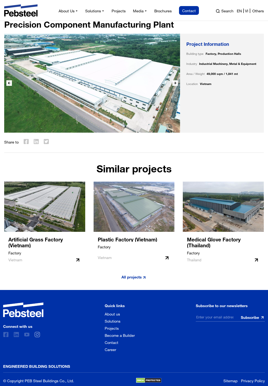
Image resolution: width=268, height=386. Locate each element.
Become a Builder (120, 334)
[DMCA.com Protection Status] (148, 380)
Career (110, 349)
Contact (111, 342)
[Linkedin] (16, 334)
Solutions (112, 320)
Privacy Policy (253, 380)
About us (112, 313)
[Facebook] (6, 334)
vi (246, 10)
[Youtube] (27, 335)
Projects (112, 327)
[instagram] (37, 334)
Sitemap (230, 380)
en (239, 10)
